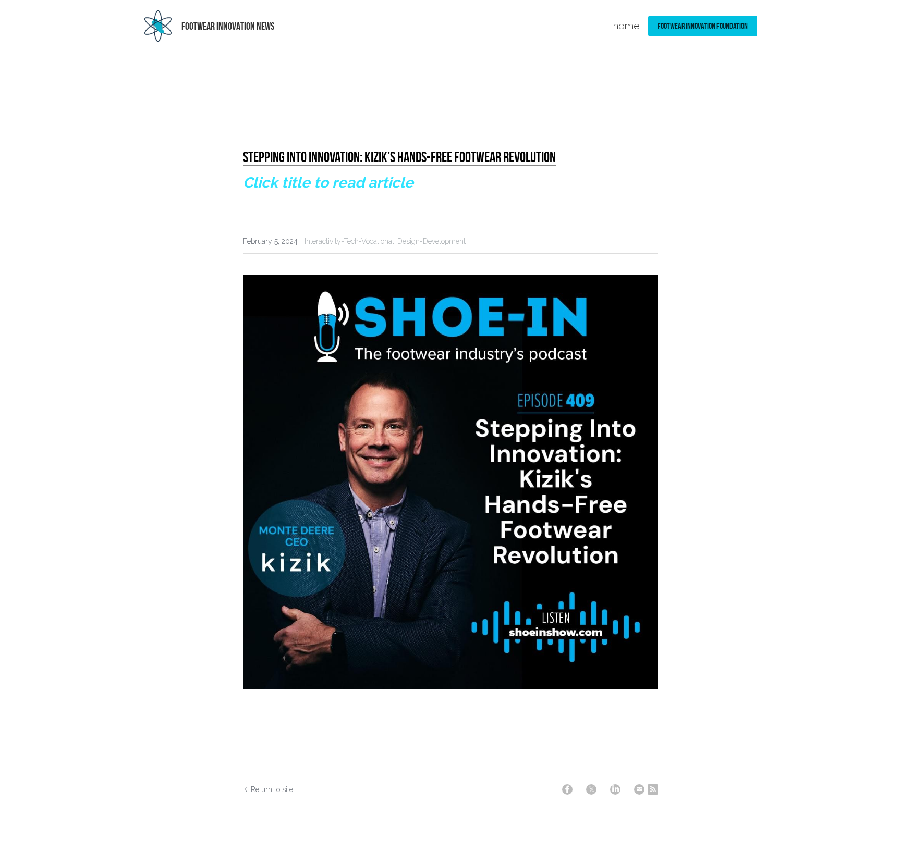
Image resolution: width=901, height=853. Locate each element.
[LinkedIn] (615, 789)
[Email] (639, 789)
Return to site (272, 789)
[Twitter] (591, 789)
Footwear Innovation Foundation (703, 25)
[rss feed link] (653, 789)
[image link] (158, 25)
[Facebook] (567, 789)
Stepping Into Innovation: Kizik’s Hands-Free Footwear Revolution (399, 157)
